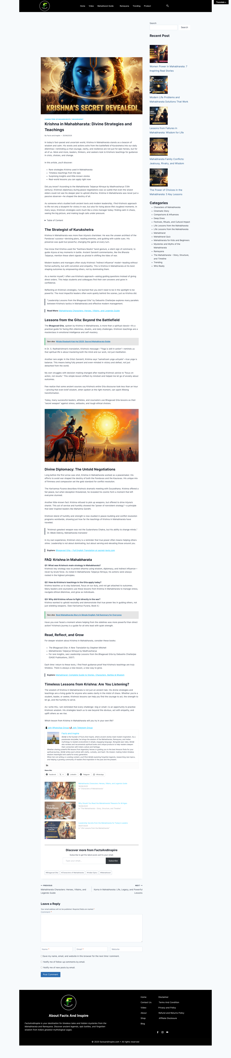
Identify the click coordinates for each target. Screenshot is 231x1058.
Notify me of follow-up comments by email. (64, 962)
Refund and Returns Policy (171, 1013)
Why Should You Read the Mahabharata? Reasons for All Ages (102, 803)
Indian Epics (92, 873)
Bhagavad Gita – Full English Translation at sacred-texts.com (85, 550)
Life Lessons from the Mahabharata (171, 225)
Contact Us (146, 1002)
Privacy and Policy (167, 1007)
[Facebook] (157, 1032)
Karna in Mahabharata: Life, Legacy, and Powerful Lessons (118, 889)
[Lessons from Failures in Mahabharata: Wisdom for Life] (159, 116)
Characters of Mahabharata (58, 119)
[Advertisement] (91, 39)
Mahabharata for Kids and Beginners (171, 240)
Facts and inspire (53, 135)
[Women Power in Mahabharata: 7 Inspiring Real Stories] (159, 54)
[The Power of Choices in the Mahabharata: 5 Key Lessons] (159, 177)
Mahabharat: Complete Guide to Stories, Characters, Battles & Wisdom (90, 675)
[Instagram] (162, 1032)
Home (82, 6)
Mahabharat (77, 119)
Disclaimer (166, 997)
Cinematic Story (161, 211)
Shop (143, 1018)
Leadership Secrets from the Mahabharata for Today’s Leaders (103, 823)
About (144, 1013)
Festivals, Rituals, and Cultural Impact (172, 222)
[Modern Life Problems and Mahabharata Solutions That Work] (159, 85)
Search (153, 23)
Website (115, 949)
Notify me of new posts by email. (59, 967)
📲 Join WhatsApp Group (57, 728)
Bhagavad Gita (52, 873)
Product (147, 6)
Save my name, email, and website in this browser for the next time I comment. (81, 956)
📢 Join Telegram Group (81, 728)
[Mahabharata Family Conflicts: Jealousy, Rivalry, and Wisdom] (159, 147)
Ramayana (124, 6)
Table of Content (55, 220)
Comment (46, 912)
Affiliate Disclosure (168, 1018)
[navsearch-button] (167, 6)
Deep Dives (159, 218)
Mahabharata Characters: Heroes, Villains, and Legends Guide (89, 310)
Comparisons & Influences (166, 214)
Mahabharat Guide (105, 6)
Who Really (159, 266)
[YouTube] (167, 1032)
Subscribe (113, 861)
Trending (136, 6)
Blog (143, 1023)
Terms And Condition (169, 1002)
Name (45, 949)
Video (91, 6)
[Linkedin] (47, 765)
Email (80, 949)
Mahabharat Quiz (162, 236)
